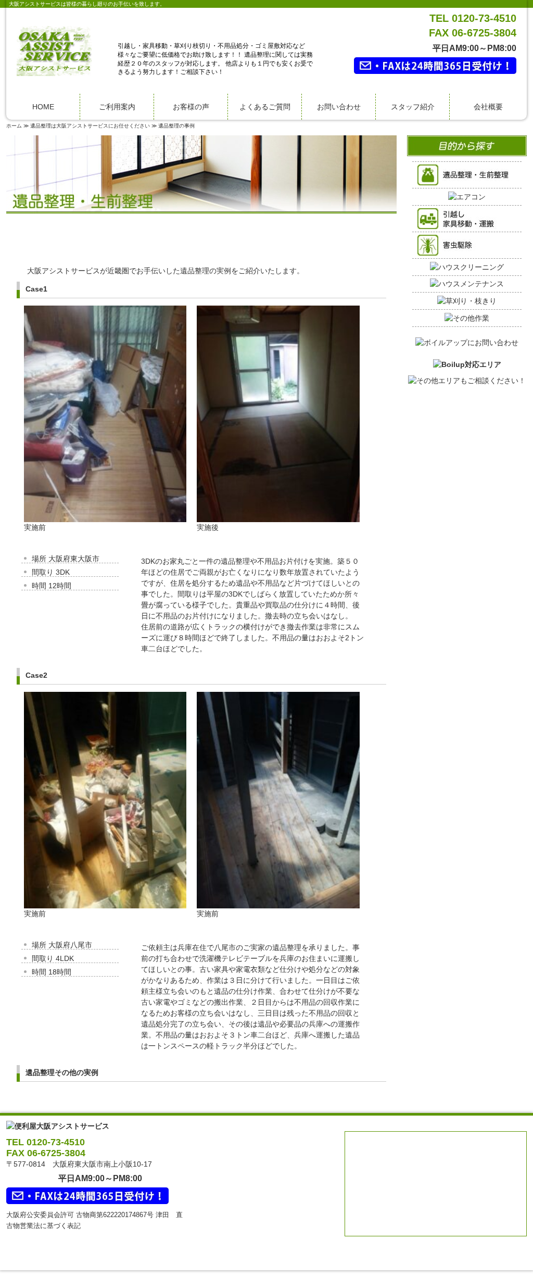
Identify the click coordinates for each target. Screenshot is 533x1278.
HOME (43, 107)
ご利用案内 (117, 107)
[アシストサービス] (54, 50)
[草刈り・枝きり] (467, 300)
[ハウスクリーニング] (467, 266)
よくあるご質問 (264, 107)
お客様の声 (191, 107)
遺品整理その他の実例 (62, 1072)
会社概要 (488, 107)
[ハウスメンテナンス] (467, 284)
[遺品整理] (466, 174)
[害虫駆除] (466, 245)
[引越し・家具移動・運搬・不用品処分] (466, 218)
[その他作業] (467, 317)
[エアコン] (467, 196)
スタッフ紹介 (413, 107)
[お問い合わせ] (466, 337)
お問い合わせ (339, 107)
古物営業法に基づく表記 (43, 1226)
